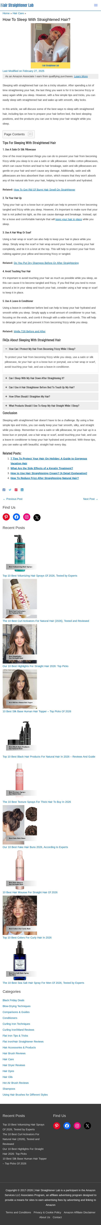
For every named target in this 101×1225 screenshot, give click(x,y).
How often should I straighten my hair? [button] (29, 396)
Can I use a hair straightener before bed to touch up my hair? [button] (42, 387)
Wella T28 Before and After (30, 331)
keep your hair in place (68, 219)
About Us (44, 1217)
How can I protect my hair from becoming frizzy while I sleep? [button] (42, 349)
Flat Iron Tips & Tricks (15, 1035)
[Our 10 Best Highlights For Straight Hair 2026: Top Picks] (20, 644)
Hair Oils (8, 1077)
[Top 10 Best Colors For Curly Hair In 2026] (20, 915)
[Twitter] (10, 489)
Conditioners (10, 1018)
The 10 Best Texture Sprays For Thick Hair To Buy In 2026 (37, 801)
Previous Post (12, 499)
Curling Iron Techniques (16, 1023)
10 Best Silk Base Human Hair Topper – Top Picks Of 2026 (37, 711)
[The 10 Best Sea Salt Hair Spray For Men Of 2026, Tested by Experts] (20, 960)
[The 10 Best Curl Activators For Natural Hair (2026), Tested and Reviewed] (20, 598)
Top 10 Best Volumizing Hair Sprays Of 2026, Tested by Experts (40, 575)
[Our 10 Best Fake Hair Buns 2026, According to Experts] (20, 824)
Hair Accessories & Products (19, 1047)
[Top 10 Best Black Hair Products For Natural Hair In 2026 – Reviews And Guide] (20, 734)
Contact (57, 1217)
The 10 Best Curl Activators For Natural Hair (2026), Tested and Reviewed (46, 620)
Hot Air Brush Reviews (16, 1082)
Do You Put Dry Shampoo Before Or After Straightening (46, 262)
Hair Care (8, 1059)
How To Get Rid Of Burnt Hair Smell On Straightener (44, 189)
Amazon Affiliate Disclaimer (79, 1212)
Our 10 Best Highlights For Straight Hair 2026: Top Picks (35, 666)
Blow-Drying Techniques (17, 1006)
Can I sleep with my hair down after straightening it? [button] (36, 378)
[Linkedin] (22, 489)
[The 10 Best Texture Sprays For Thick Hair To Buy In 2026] (20, 779)
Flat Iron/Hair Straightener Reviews (23, 1041)
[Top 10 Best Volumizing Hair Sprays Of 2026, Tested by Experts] (20, 553)
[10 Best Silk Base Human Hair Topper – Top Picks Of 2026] (20, 689)
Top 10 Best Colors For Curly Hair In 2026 (27, 937)
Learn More (81, 76)
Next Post (90, 499)
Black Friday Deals (13, 1000)
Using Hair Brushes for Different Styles (25, 1094)
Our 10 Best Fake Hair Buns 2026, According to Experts (35, 847)
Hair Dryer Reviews (14, 1065)
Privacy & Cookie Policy (47, 1212)
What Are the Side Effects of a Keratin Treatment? (42, 468)
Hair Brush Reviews (14, 1053)
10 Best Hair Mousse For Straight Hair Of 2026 (30, 892)
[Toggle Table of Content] (29, 134)
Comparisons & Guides (16, 1012)
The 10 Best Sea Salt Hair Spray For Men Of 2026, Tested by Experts (43, 982)
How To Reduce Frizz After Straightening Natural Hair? (45, 478)
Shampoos (9, 1088)
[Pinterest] (16, 489)
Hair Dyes (8, 1071)
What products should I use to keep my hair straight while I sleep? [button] (44, 405)
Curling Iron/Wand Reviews (18, 1029)
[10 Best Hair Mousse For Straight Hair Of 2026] (20, 870)
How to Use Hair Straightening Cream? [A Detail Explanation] (49, 473)
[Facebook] (4, 489)
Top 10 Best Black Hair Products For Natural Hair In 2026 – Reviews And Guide (49, 756)
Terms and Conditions (18, 1212)
